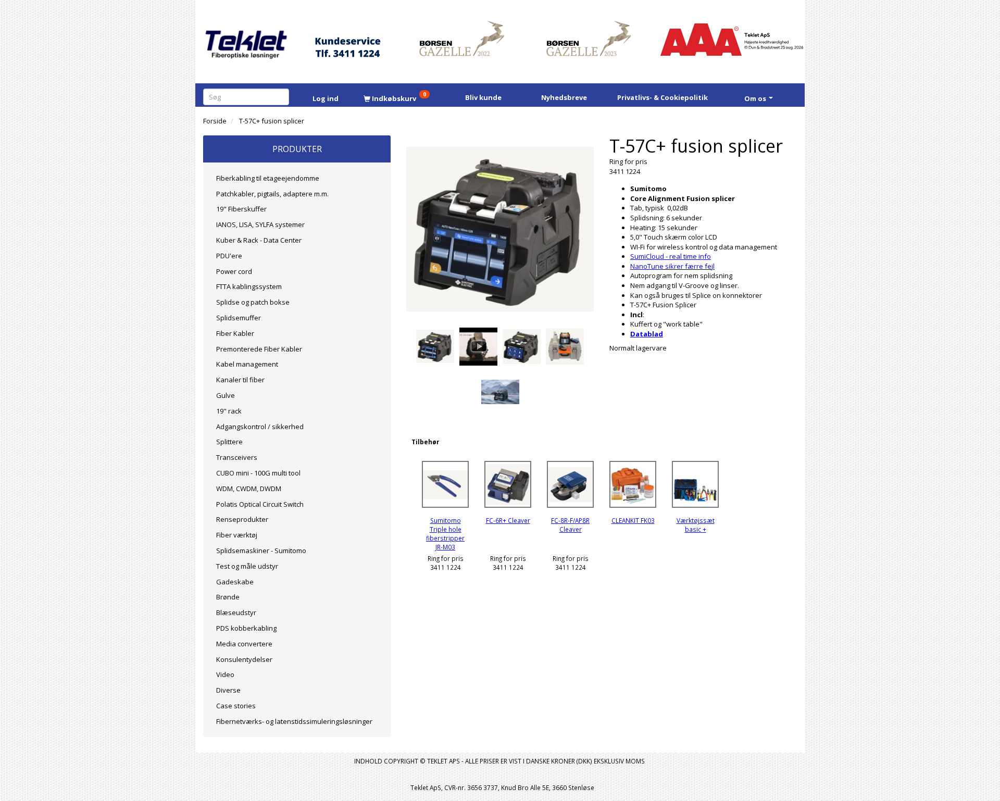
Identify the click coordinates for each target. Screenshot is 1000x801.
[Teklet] (246, 37)
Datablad (646, 334)
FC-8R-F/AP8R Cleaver (570, 524)
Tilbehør (425, 441)
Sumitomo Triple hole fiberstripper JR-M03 (445, 533)
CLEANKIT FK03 (633, 520)
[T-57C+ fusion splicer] (500, 229)
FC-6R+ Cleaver (508, 520)
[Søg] (283, 97)
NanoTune (647, 266)
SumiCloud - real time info (670, 256)
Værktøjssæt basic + (696, 524)
